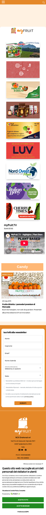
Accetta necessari (23, 506)
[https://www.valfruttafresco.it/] (23, 91)
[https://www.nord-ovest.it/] (23, 172)
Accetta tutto (23, 500)
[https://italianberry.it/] (23, 193)
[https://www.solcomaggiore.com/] (23, 71)
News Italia (7, 274)
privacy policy (29, 396)
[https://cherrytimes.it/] (23, 213)
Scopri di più (8, 228)
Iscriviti (23, 403)
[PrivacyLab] (15, 494)
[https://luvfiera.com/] (23, 152)
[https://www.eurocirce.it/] (23, 51)
